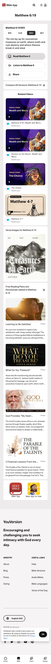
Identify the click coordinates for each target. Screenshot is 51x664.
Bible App (16, 496)
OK (43, 634)
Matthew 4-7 (19, 219)
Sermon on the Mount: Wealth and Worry (26, 155)
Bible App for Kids (34, 496)
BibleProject (15, 126)
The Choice (18, 188)
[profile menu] (43, 5)
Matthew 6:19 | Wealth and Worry (28, 123)
